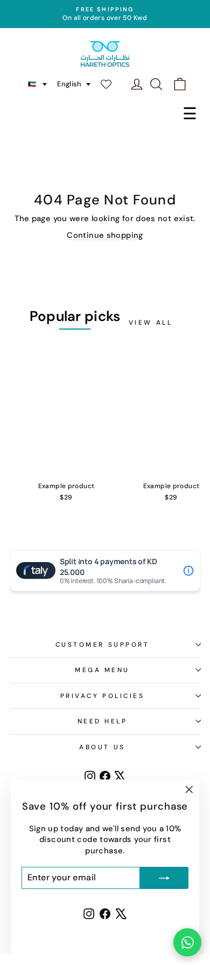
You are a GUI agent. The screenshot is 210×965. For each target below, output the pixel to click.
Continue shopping (105, 235)
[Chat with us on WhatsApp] (187, 942)
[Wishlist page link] (111, 84)
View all (151, 322)
